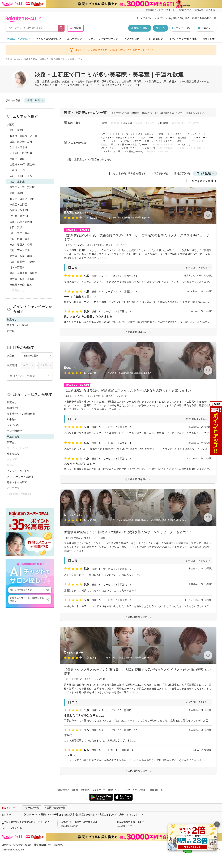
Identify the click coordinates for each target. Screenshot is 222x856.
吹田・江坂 (16, 227)
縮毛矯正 (182, 137)
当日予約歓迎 (14, 430)
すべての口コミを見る (196, 268)
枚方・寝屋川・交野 (21, 244)
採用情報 (58, 844)
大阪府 (27, 59)
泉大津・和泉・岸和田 (22, 278)
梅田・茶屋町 (17, 130)
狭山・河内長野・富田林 (23, 273)
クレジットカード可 (18, 471)
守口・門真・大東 (20, 238)
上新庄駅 (127, 123)
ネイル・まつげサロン (48, 38)
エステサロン (74, 38)
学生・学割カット (146, 134)
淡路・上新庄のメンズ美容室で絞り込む (89, 159)
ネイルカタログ (154, 38)
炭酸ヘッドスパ (152, 141)
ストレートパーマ (198, 137)
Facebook (153, 790)
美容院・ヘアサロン (18, 38)
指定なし (12, 402)
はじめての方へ (144, 18)
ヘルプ (159, 18)
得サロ (10, 330)
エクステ (167, 141)
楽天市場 (210, 9)
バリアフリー (14, 488)
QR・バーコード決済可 (20, 476)
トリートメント (108, 141)
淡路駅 (104, 123)
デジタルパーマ (166, 137)
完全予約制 (13, 425)
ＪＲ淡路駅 (163, 123)
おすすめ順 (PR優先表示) (128, 173)
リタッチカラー (195, 134)
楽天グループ (185, 9)
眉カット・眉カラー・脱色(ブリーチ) (129, 144)
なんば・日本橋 (18, 147)
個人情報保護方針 (22, 844)
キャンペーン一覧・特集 (183, 38)
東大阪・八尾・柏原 (21, 256)
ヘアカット (106, 134)
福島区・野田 (17, 158)
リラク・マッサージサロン (103, 38)
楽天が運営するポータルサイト (132, 822)
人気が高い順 (159, 173)
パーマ (152, 137)
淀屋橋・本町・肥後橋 (22, 164)
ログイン (160, 28)
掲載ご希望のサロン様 (204, 18)
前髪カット (164, 134)
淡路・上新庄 (39, 59)
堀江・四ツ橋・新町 (21, 141)
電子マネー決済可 (17, 482)
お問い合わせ (114, 790)
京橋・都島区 (17, 193)
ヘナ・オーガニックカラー (114, 137)
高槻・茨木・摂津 (20, 250)
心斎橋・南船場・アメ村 (23, 135)
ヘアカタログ (131, 38)
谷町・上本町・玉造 (21, 176)
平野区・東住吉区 (20, 216)
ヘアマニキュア (137, 137)
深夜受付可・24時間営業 (21, 413)
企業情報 (6, 844)
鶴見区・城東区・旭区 (22, 198)
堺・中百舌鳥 (17, 267)
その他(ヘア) (184, 144)
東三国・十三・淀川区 (22, 187)
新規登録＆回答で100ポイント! (160, 9)
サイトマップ (98, 790)
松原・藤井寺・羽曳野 (22, 261)
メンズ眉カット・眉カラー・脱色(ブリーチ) (122, 151)
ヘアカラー (178, 134)
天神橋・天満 (17, 170)
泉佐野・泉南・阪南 (21, 284)
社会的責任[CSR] (42, 844)
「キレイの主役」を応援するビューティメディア (25, 823)
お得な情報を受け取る (177, 18)
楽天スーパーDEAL (17, 325)
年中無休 (12, 419)
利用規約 (85, 790)
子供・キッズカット (125, 134)
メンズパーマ (149, 148)
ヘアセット (181, 141)
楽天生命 (199, 9)
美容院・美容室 (13, 59)
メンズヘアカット (109, 148)
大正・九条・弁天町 (21, 221)
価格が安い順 (182, 173)
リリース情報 (139, 790)
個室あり (12, 442)
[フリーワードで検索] (61, 28)
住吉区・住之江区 (20, 210)
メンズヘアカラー (130, 148)
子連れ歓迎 (54, 59)
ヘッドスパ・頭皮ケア (130, 141)
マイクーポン (183, 28)
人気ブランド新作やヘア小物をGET (79, 822)
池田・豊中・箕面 (20, 233)
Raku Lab (209, 38)
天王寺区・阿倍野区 (21, 153)
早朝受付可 (13, 408)
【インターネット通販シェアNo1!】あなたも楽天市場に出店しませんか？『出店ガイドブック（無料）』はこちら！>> (83, 814)
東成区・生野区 (18, 204)
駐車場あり (13, 453)
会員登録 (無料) (140, 28)
